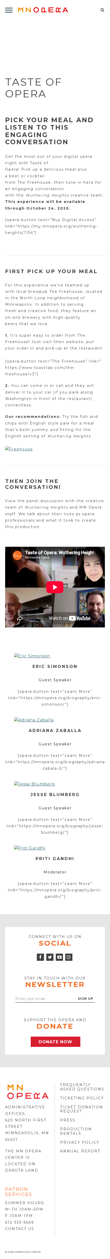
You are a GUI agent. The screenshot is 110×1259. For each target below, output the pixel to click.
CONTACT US (19, 1228)
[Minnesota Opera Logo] (43, 9)
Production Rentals (76, 1131)
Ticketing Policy (82, 1098)
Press (67, 1120)
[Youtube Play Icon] (59, 957)
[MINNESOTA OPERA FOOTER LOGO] (28, 1091)
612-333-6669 (19, 1222)
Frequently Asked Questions (82, 1086)
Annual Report (80, 1151)
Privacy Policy (79, 1142)
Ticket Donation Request (81, 1109)
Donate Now (55, 1041)
